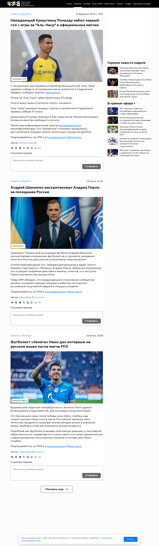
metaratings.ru (20, 400)
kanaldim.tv (18, 246)
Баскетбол (110, 4)
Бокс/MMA (97, 4)
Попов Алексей (27, 142)
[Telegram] (19, 148)
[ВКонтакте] (12, 148)
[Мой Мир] (35, 148)
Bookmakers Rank (70, 125)
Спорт (69, 4)
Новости (16, 14)
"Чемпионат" (53, 92)
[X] (23, 148)
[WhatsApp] (31, 148)
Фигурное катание (142, 4)
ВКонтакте (75, 137)
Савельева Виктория (31, 297)
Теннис (120, 4)
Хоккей (86, 4)
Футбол (77, 4)
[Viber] (27, 148)
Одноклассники (55, 137)
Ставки (128, 4)
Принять (130, 539)
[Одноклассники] (16, 148)
